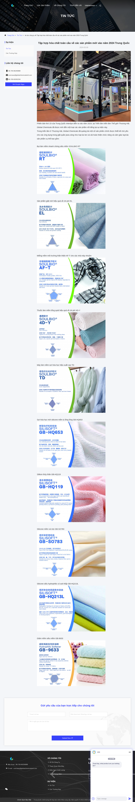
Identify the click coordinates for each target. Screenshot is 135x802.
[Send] (129, 798)
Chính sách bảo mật (24, 800)
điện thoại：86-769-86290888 (17, 764)
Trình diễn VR (76, 5)
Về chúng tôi (59, 5)
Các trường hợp (11, 53)
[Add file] (93, 798)
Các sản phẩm (43, 5)
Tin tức (19, 35)
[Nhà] (12, 5)
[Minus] (129, 752)
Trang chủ (28, 5)
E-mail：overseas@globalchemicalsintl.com (22, 768)
